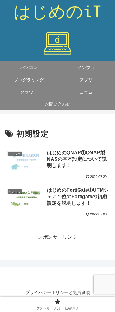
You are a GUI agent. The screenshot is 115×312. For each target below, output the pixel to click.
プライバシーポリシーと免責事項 (57, 292)
